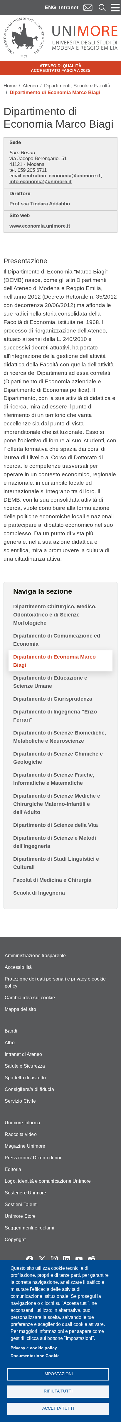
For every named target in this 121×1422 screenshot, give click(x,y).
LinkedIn (66, 1259)
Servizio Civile (20, 1101)
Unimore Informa (22, 1122)
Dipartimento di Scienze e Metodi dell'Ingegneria (54, 842)
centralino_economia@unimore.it (61, 176)
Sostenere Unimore (25, 1192)
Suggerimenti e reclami (29, 1227)
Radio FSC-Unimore (91, 1259)
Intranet (68, 8)
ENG (50, 7)
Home (10, 86)
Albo (10, 1042)
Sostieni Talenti (21, 1204)
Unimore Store (20, 1216)
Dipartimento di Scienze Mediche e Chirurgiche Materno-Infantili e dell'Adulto (56, 804)
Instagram (54, 1259)
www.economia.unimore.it (39, 226)
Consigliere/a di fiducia (29, 1089)
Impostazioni (58, 1374)
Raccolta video (21, 1134)
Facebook (29, 1259)
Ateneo (30, 86)
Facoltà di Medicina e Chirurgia (52, 880)
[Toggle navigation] (115, 7)
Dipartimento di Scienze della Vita (55, 825)
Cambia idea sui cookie (30, 997)
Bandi (11, 1030)
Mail (88, 7)
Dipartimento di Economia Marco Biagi (54, 661)
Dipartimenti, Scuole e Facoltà (77, 86)
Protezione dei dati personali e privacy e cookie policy (55, 982)
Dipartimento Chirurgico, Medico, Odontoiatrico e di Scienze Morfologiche (55, 615)
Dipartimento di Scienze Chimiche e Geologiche (58, 758)
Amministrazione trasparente (35, 955)
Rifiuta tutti (58, 1391)
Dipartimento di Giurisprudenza (52, 699)
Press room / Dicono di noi (33, 1157)
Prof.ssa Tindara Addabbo (39, 204)
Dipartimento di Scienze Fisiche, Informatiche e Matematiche (53, 779)
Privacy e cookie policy (34, 1348)
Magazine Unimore (25, 1146)
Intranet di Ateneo (23, 1054)
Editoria (13, 1169)
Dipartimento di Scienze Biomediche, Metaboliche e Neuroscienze (59, 737)
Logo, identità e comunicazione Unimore (48, 1181)
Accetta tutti (58, 1408)
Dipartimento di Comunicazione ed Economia (56, 640)
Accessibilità (18, 967)
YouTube (79, 1259)
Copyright (15, 1239)
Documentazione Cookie (35, 1356)
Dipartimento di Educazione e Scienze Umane (50, 682)
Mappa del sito (20, 1009)
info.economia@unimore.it (40, 181)
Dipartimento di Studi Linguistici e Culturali (56, 863)
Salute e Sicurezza (25, 1066)
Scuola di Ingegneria (39, 893)
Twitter (42, 1259)
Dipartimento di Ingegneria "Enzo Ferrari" (55, 716)
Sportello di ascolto (25, 1077)
